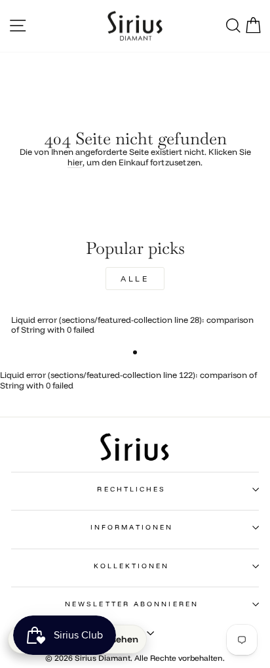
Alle (135, 278)
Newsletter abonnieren (132, 604)
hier (75, 162)
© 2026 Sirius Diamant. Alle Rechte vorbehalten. (135, 658)
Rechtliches (131, 489)
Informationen (131, 527)
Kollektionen (131, 566)
